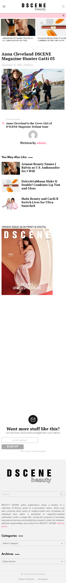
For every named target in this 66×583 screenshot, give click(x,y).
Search (61, 494)
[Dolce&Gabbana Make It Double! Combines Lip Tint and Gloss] (11, 185)
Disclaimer (43, 579)
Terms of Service (26, 579)
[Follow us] (63, 15)
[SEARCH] (63, 6)
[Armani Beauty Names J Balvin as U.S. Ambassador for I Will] (18, 27)
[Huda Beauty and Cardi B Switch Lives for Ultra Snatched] (11, 203)
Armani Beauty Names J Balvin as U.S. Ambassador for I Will (17, 39)
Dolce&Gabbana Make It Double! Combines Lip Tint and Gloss (40, 184)
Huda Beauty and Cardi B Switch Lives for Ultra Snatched (39, 202)
